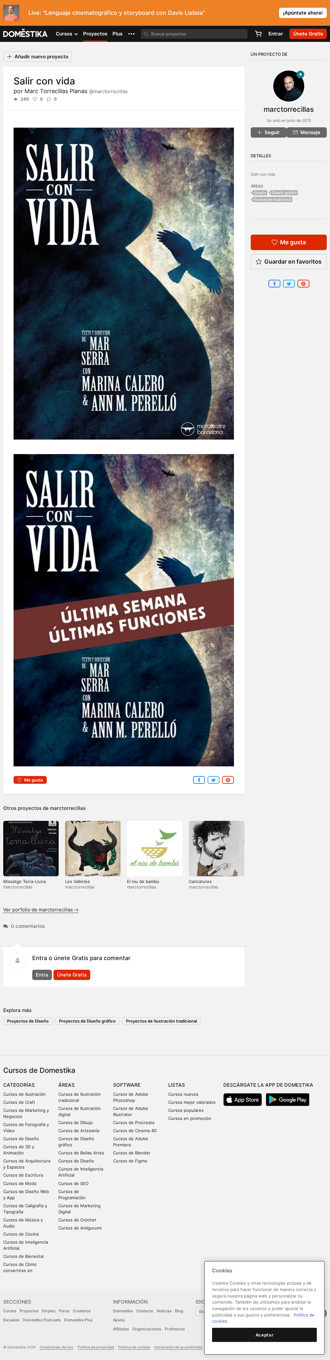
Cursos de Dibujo (75, 1122)
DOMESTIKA (25, 34)
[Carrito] (258, 34)
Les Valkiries (77, 881)
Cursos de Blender (131, 1152)
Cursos (9, 1310)
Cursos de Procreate (134, 1122)
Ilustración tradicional (272, 199)
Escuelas (11, 1319)
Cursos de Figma (130, 1160)
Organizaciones (146, 1328)
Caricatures (200, 881)
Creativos (82, 1310)
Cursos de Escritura (23, 1175)
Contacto (144, 1310)
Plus (117, 34)
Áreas (66, 1085)
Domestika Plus (78, 1319)
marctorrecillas (68, 808)
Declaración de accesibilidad (178, 1347)
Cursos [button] (64, 34)
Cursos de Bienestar (23, 1256)
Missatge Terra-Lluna (24, 881)
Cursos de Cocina (21, 1234)
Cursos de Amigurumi (80, 1227)
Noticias (164, 1310)
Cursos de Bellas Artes (81, 1152)
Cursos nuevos (183, 1094)
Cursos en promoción (189, 1118)
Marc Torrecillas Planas (76, 91)
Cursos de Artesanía (78, 1130)
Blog (179, 1310)
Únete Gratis (72, 975)
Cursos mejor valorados (192, 1102)
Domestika (123, 1310)
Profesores (175, 1328)
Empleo (48, 1310)
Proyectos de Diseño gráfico (87, 1021)
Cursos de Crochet (77, 1219)
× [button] (323, 12)
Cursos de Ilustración (24, 1094)
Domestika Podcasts (42, 1319)
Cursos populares (186, 1110)
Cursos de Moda (19, 1183)
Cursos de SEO (73, 1183)
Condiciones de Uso (56, 1347)
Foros (64, 1310)
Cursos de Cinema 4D (135, 1130)
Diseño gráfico (284, 192)
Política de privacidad (96, 1347)
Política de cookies (134, 1347)
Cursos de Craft (19, 1102)
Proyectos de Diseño (28, 1021)
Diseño (260, 192)
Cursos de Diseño (21, 1138)
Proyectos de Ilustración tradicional (161, 1021)
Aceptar (265, 1334)
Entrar (275, 34)
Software (127, 1085)
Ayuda (119, 1319)
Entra (42, 975)
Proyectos (95, 34)
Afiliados (121, 1328)
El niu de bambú (143, 881)
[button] (131, 34)
